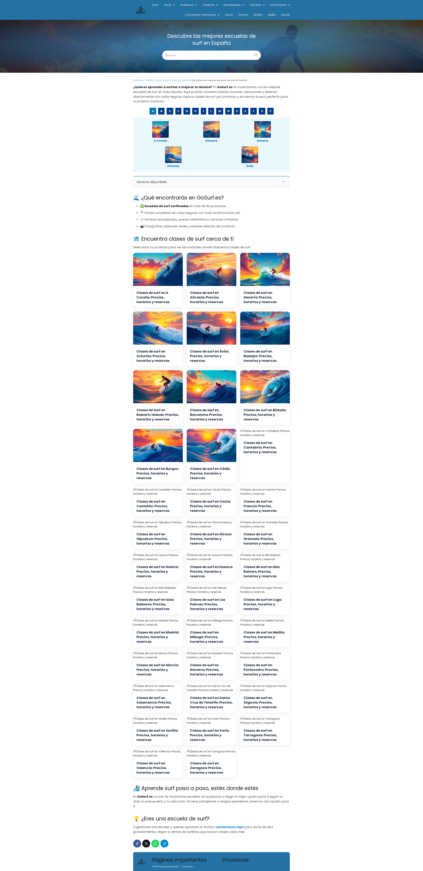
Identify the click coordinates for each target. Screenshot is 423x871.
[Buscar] (254, 54)
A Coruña (160, 141)
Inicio (155, 5)
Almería (262, 141)
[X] (146, 844)
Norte (167, 5)
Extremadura (278, 5)
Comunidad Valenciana (200, 15)
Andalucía (186, 5)
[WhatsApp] (155, 844)
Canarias (255, 5)
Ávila (249, 166)
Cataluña (208, 5)
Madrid (257, 15)
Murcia (285, 15)
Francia (243, 15)
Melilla (272, 15)
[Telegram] (164, 844)
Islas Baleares (232, 5)
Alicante (211, 141)
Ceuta (229, 15)
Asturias (173, 166)
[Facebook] (137, 844)
